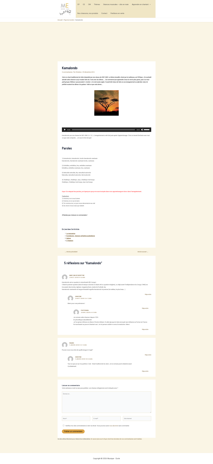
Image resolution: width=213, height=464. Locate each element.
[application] (150, 4)
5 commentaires (67, 72)
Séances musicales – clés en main (116, 4)
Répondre (148, 294)
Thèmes (97, 4)
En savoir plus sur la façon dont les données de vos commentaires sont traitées (116, 439)
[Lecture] (65, 130)
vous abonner (113, 426)
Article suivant (143, 251)
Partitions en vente (117, 13)
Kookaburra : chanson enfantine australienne (80, 236)
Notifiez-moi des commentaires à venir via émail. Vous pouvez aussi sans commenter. (97, 426)
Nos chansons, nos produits (87, 13)
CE (84, 4)
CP (78, 4)
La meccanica (70, 233)
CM (89, 4)
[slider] (147, 129)
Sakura (68, 238)
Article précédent (71, 251)
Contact (104, 13)
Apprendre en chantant (140, 4)
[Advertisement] (106, 38)
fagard (71, 343)
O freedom (69, 240)
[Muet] (142, 130)
